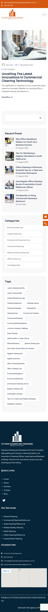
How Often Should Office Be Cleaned (20, 348)
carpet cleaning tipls (14, 293)
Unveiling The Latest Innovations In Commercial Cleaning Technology (22, 77)
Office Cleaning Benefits (16, 364)
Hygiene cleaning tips (15, 354)
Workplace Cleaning (14, 404)
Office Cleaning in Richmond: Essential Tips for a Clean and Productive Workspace (29, 170)
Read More (6, 97)
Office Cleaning (14, 259)
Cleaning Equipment (14, 303)
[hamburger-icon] (44, 14)
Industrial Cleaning (15, 246)
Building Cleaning (15, 227)
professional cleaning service (18, 384)
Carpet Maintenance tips (16, 298)
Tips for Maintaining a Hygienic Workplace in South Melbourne (29, 156)
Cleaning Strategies (14, 308)
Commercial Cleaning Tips (18, 240)
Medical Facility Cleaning (18, 253)
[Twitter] (4, 500)
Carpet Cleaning (14, 234)
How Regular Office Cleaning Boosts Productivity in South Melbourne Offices (29, 184)
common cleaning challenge (17, 328)
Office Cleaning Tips (14, 369)
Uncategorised (13, 265)
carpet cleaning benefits (16, 288)
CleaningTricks (12, 313)
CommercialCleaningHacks (17, 323)
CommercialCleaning (14, 318)
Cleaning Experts (33, 303)
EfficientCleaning (13, 343)
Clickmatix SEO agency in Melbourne (32, 608)
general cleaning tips (32, 343)
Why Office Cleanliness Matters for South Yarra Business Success (26, 142)
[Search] (40, 118)
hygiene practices (13, 359)
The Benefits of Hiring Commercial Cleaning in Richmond (26, 198)
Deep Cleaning (12, 333)
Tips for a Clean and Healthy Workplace (21, 399)
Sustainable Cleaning (14, 394)
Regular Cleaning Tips (15, 389)
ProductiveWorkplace (15, 374)
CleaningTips (31, 308)
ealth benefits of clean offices (18, 338)
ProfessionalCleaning (15, 379)
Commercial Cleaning (31, 313)
